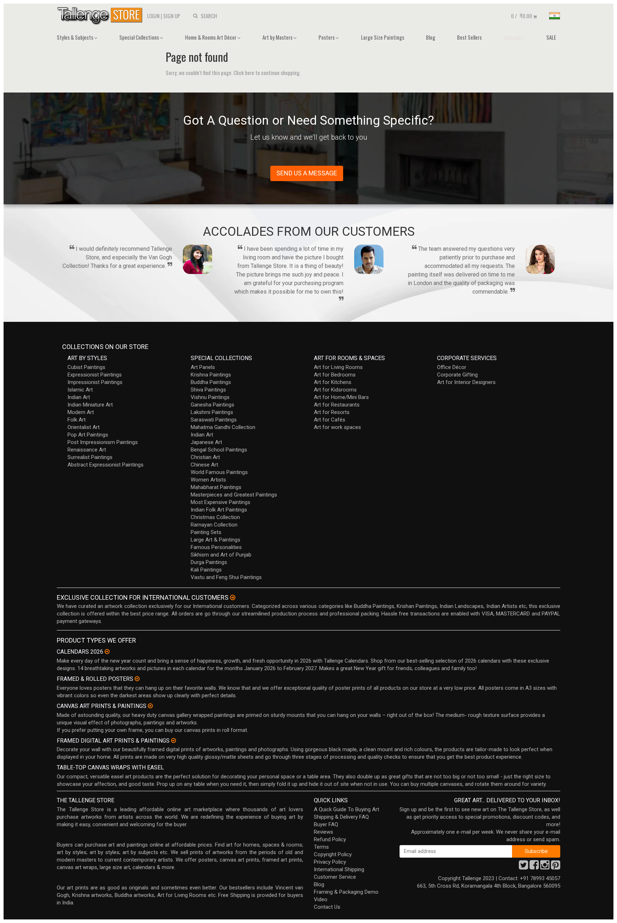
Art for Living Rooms (338, 367)
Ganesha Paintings (212, 404)
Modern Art (80, 412)
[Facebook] (534, 867)
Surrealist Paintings (89, 457)
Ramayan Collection (214, 525)
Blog (430, 37)
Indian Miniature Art (90, 404)
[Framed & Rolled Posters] (137, 679)
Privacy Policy (330, 862)
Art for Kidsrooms (335, 389)
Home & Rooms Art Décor (211, 37)
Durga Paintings (209, 562)
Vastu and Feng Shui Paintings (226, 577)
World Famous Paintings (219, 472)
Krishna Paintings (211, 374)
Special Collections (139, 37)
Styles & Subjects (75, 37)
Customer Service (335, 877)
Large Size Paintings (382, 37)
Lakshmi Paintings (212, 412)
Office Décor (451, 367)
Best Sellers (469, 37)
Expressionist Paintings (94, 374)
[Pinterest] (555, 867)
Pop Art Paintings (87, 434)
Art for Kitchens (332, 382)
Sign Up (171, 16)
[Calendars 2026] (107, 651)
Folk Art (76, 419)
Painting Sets (206, 532)
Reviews (323, 832)
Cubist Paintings (86, 367)
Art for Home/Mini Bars (341, 397)
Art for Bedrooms (335, 374)
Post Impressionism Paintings (102, 442)
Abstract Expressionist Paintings (105, 465)
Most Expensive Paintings (220, 502)
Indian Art (78, 397)
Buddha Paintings (211, 382)
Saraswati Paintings (214, 419)
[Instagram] (545, 867)
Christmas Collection (215, 517)
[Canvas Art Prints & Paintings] (150, 706)
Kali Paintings (206, 570)
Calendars (514, 37)
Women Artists (208, 480)
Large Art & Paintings (215, 540)
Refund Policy (330, 839)
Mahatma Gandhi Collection (223, 427)
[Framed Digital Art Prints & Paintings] (173, 740)
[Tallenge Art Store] (101, 15)
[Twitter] (523, 867)
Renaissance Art (86, 449)
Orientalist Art (83, 427)
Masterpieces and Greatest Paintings (234, 495)
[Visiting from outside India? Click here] (232, 597)
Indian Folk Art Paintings (219, 510)
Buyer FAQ (326, 824)
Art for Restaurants (337, 404)
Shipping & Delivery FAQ (341, 817)
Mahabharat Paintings (216, 487)
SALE (551, 37)
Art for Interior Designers (466, 382)
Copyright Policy (333, 854)
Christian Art (205, 457)
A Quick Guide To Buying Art (346, 809)
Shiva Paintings (208, 389)
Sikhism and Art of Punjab (221, 555)
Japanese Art (206, 442)
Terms (321, 847)
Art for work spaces (337, 427)
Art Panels (203, 367)
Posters (327, 37)
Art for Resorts (332, 412)
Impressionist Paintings (94, 382)
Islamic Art (80, 389)
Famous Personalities (216, 547)
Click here (244, 72)
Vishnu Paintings (210, 397)
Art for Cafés (329, 419)
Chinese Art (204, 465)
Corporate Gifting (457, 374)
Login (153, 16)
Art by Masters (278, 37)
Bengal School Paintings (219, 449)
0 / (521, 16)
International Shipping (339, 869)
